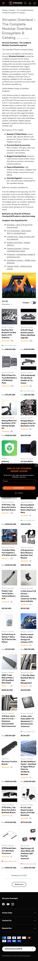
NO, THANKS (19, 493)
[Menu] (3, 3)
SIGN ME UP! (19, 488)
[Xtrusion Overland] (15, 3)
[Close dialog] (36, 465)
